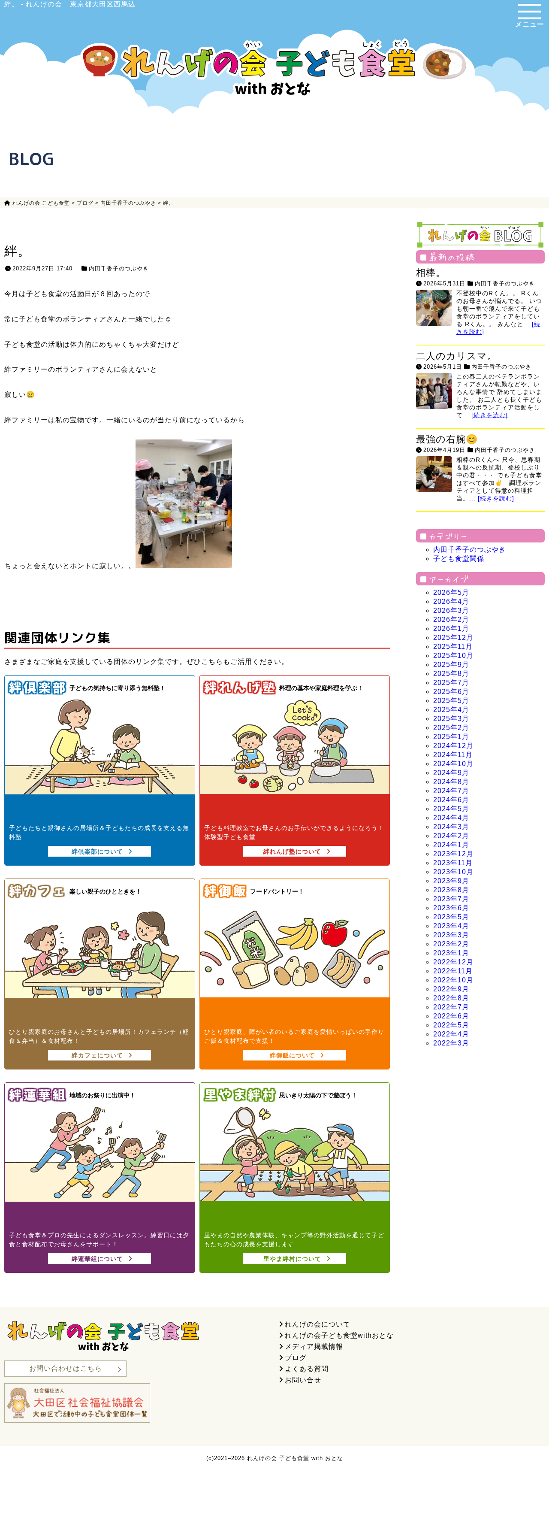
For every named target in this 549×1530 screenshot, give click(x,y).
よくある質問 (307, 1368)
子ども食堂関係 (458, 558)
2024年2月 (451, 835)
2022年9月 (451, 989)
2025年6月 (451, 691)
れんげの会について (317, 1324)
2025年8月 (451, 673)
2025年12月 (453, 637)
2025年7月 (451, 682)
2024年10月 (453, 763)
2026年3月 (451, 610)
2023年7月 (451, 899)
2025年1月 (451, 736)
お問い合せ (303, 1380)
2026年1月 (451, 628)
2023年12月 (453, 853)
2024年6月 (451, 799)
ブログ (296, 1357)
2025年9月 (451, 664)
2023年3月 (451, 935)
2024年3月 (451, 826)
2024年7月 (451, 790)
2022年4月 (451, 1034)
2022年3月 (451, 1043)
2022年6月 (451, 1016)
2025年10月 (453, 655)
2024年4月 (451, 817)
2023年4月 (451, 926)
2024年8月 (451, 781)
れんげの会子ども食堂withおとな (339, 1335)
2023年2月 (451, 944)
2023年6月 (451, 908)
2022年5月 (451, 1025)
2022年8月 (451, 998)
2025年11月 (453, 646)
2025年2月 (451, 727)
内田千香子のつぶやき (119, 268)
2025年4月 (451, 709)
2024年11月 (453, 754)
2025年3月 (451, 718)
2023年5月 (451, 917)
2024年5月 (451, 808)
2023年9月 (451, 881)
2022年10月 (453, 980)
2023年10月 (453, 872)
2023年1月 (451, 953)
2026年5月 (451, 592)
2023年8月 (451, 890)
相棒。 (431, 272)
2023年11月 (453, 862)
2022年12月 (453, 962)
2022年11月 (453, 971)
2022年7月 (451, 1007)
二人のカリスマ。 (456, 356)
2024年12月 (453, 745)
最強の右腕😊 (447, 439)
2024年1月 (451, 844)
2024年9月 (451, 772)
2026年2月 (451, 619)
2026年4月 (451, 601)
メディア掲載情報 (314, 1346)
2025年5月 (451, 700)
